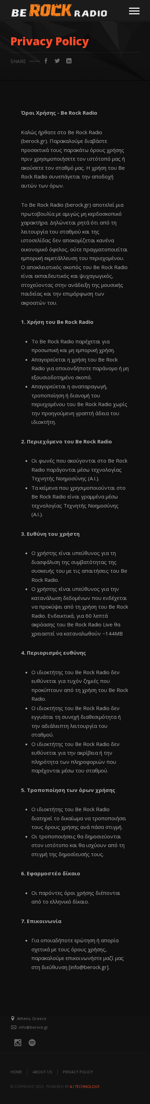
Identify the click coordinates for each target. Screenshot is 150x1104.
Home (16, 1071)
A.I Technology (84, 1086)
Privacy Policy (78, 1071)
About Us (42, 1071)
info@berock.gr (33, 1027)
